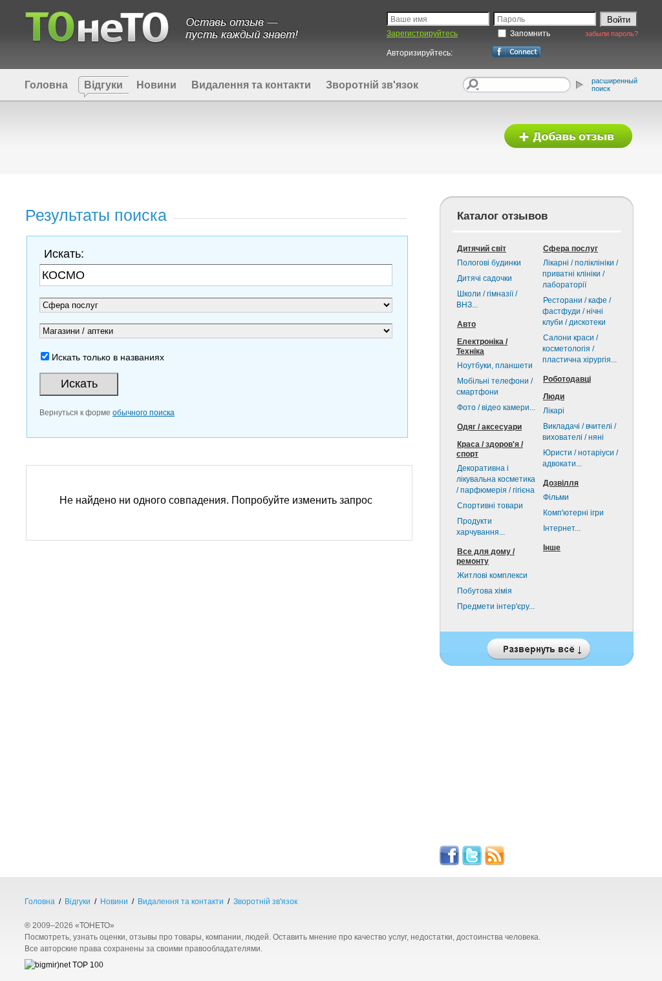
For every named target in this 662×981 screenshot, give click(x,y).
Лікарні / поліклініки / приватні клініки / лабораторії (580, 273)
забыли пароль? (611, 33)
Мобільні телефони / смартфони (494, 387)
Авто (466, 324)
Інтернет (562, 528)
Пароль (511, 19)
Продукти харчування (480, 527)
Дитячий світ (481, 248)
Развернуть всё (536, 645)
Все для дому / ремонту (485, 556)
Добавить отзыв (568, 136)
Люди (553, 396)
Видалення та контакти (251, 84)
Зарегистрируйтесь (422, 33)
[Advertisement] (255, 137)
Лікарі (553, 410)
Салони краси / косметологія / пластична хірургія (579, 348)
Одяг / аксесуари (489, 426)
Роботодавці (567, 379)
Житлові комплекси (492, 575)
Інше (552, 547)
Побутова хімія (484, 590)
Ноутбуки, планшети (495, 365)
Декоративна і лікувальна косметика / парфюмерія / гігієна (495, 479)
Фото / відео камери (496, 407)
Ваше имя (408, 19)
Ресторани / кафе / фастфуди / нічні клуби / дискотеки (576, 311)
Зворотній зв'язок (372, 84)
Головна (46, 84)
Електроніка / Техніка (481, 346)
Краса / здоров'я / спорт (489, 449)
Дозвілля (561, 483)
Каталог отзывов (502, 216)
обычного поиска (143, 412)
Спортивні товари (490, 505)
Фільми (556, 497)
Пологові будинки (489, 262)
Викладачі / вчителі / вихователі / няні (579, 432)
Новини (156, 84)
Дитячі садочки (484, 278)
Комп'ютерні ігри (573, 512)
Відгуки (103, 84)
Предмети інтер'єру (496, 606)
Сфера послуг (570, 248)
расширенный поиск (614, 84)
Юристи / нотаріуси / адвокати (580, 458)
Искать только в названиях (108, 357)
